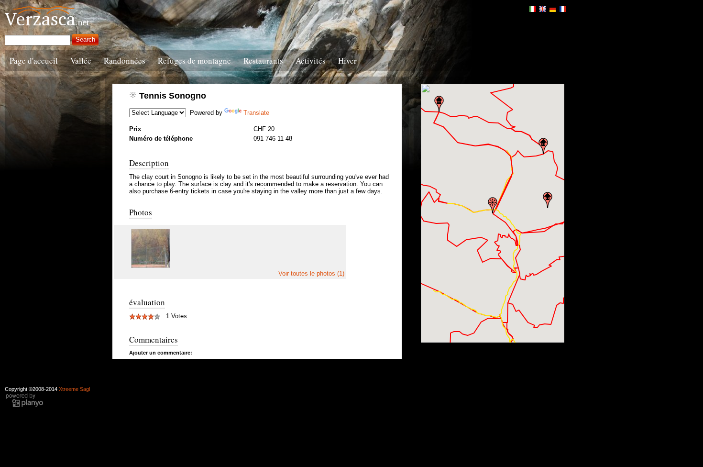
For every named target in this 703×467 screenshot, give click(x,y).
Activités (311, 60)
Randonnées (124, 60)
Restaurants (263, 60)
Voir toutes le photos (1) (311, 273)
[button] (492, 205)
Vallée (80, 60)
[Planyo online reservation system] (24, 406)
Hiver (347, 60)
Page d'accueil (34, 60)
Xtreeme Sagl (74, 389)
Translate (256, 112)
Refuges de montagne (194, 60)
